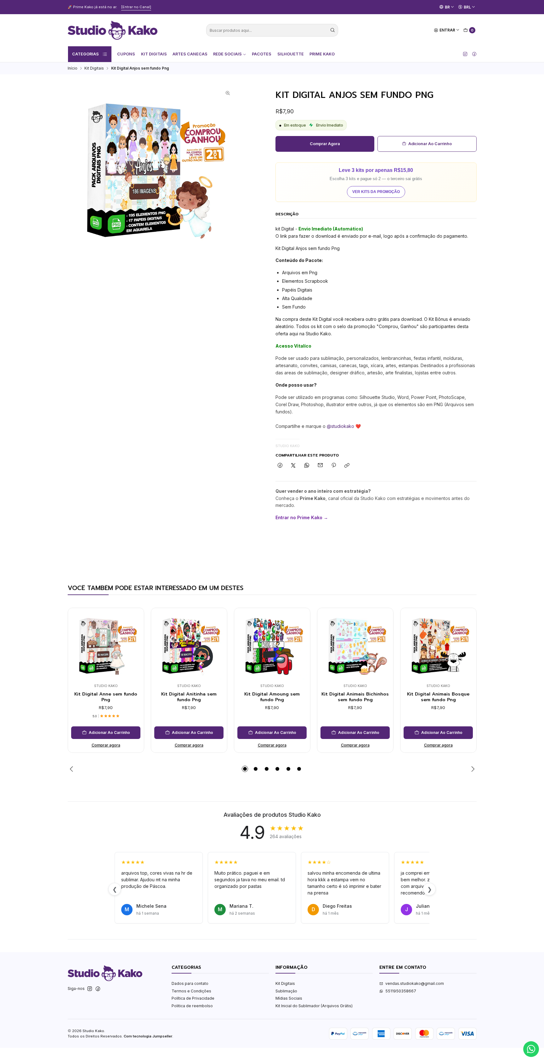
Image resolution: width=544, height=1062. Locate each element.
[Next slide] (472, 769)
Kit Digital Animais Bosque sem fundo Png (438, 697)
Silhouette (290, 54)
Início (72, 68)
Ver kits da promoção (376, 192)
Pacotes (261, 54)
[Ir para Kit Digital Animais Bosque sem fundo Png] (438, 645)
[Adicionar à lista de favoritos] (133, 637)
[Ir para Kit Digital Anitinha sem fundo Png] (189, 645)
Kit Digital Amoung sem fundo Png (272, 697)
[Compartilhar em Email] (320, 466)
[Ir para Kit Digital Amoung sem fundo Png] (272, 645)
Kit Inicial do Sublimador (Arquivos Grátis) (314, 1005)
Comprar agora (325, 143)
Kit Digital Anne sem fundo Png (105, 697)
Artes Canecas (190, 54)
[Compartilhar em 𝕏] (293, 466)
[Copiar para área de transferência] (347, 466)
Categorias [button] (85, 54)
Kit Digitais (154, 54)
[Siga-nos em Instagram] (465, 54)
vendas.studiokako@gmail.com (414, 983)
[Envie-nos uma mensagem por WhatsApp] (531, 1049)
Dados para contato (190, 983)
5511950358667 (400, 991)
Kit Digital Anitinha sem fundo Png (189, 697)
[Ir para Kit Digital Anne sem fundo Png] (105, 645)
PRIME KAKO (322, 54)
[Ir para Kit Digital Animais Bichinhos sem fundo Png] (355, 645)
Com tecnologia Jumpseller (148, 1036)
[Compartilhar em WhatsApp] (307, 466)
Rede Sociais (227, 54)
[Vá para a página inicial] (112, 30)
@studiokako (340, 426)
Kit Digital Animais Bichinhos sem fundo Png (355, 697)
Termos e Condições (191, 991)
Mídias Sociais (288, 998)
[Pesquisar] (332, 30)
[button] (245, 769)
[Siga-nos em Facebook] (474, 54)
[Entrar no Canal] (136, 7)
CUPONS (126, 54)
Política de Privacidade (193, 998)
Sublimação (286, 991)
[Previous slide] (72, 769)
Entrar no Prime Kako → (301, 517)
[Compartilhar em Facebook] (280, 466)
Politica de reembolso (192, 1005)
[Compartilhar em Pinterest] (333, 466)
